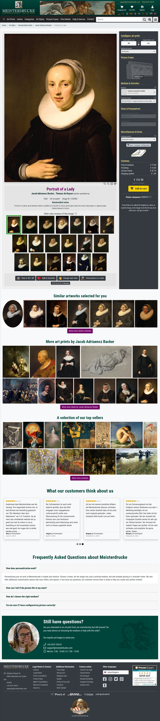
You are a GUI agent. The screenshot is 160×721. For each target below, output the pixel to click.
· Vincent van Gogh (85, 670)
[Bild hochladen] (155, 19)
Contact (90, 19)
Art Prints (11, 19)
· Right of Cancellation (40, 682)
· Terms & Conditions (39, 676)
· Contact (35, 670)
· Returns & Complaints (40, 685)
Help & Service (79, 19)
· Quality (59, 679)
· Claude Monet (84, 673)
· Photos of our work (63, 682)
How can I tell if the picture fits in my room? (26, 587)
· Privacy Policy (37, 679)
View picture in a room (94, 278)
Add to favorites (48, 278)
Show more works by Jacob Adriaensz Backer (80, 407)
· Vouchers (59, 685)
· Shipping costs (61, 676)
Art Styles (40, 19)
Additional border (126, 48)
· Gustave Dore (84, 685)
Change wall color (70, 278)
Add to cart (140, 188)
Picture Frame (52, 19)
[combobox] (138, 51)
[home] (4, 19)
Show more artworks (80, 478)
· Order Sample (61, 688)
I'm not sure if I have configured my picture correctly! (30, 605)
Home (4, 25)
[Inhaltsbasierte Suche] (149, 19)
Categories (29, 19)
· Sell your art (60, 673)
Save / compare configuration (139, 145)
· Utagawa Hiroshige (86, 682)
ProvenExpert (15, 534)
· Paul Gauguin (84, 676)
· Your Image (60, 670)
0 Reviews (65, 283)
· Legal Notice (37, 673)
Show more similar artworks (80, 331)
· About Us (36, 688)
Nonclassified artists (25, 25)
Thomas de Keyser (64, 193)
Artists (20, 19)
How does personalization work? (21, 568)
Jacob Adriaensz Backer (43, 25)
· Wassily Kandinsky (86, 679)
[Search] (144, 19)
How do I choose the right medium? (22, 596)
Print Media (65, 19)
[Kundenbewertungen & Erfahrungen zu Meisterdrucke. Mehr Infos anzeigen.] (144, 675)
